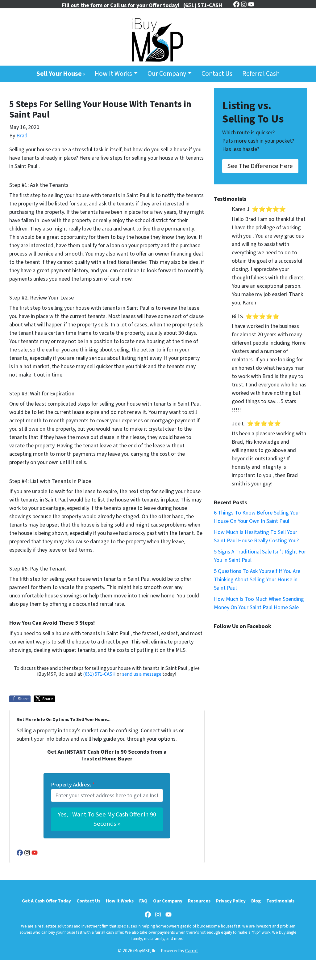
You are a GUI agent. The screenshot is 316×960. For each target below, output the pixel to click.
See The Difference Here (260, 165)
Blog (256, 901)
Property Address (73, 785)
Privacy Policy (231, 901)
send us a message (141, 674)
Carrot (191, 950)
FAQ (143, 901)
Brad (21, 136)
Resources (199, 901)
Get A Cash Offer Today (46, 901)
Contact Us (217, 74)
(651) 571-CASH (99, 674)
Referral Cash (261, 74)
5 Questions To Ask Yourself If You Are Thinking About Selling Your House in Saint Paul (257, 579)
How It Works (113, 74)
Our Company (167, 74)
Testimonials (280, 901)
